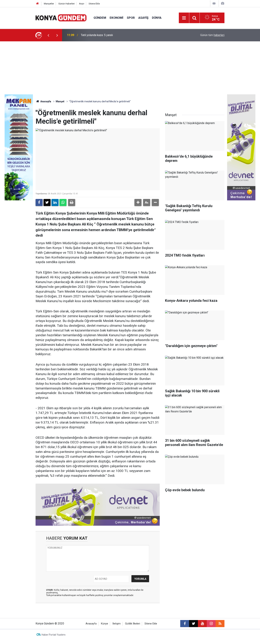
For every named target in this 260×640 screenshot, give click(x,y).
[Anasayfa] (37, 3)
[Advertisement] (130, 68)
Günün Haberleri (66, 3)
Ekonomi (116, 17)
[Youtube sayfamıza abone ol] (202, 623)
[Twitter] (47, 202)
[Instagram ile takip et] (211, 623)
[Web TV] (214, 3)
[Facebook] (39, 202)
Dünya (156, 17)
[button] (137, 202)
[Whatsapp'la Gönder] (63, 202)
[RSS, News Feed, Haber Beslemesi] (220, 623)
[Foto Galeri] (222, 3)
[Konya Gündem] (61, 17)
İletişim (116, 623)
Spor (131, 17)
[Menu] (184, 18)
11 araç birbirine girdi (94, 35)
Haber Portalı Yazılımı (53, 634)
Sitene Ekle (94, 3)
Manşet (60, 101)
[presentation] (48, 35)
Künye (104, 623)
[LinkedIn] (55, 202)
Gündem (100, 17)
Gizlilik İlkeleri (132, 623)
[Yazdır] (71, 202)
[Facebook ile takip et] (184, 623)
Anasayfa (45, 101)
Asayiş (143, 17)
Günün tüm (212, 35)
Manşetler (49, 3)
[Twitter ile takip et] (193, 623)
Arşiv (81, 3)
